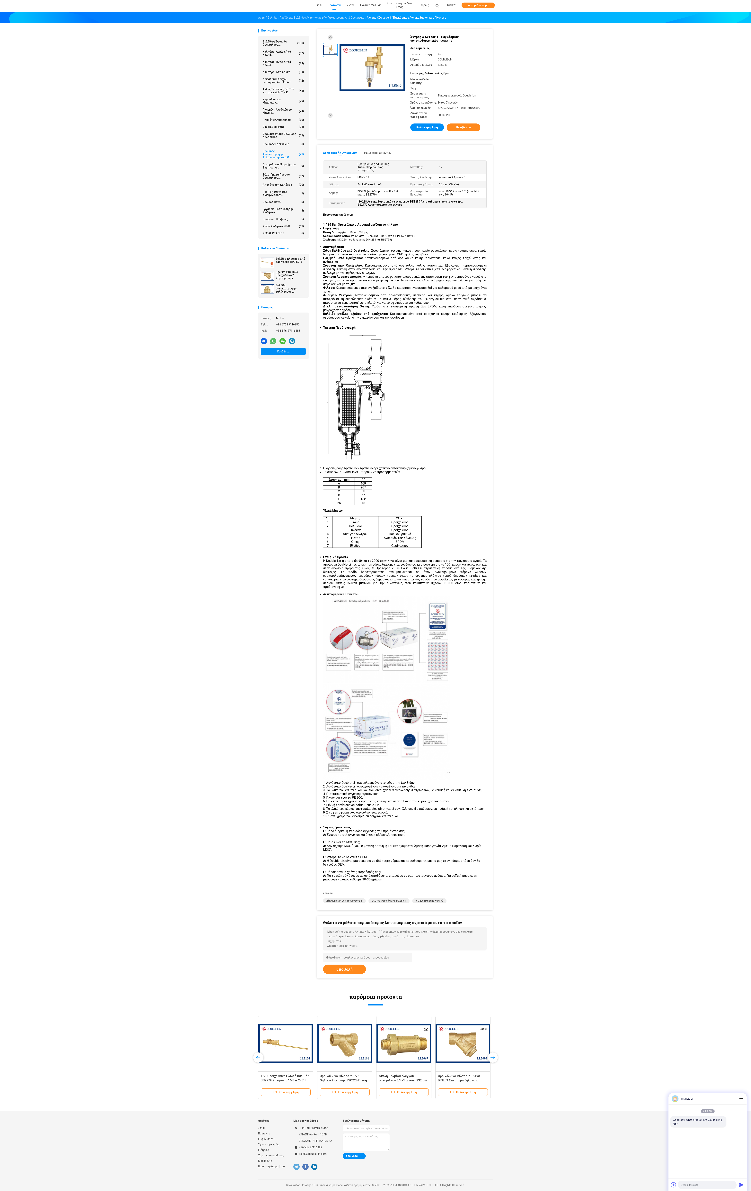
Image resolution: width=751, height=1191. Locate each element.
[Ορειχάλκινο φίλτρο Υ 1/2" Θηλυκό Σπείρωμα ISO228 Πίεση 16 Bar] (344, 1043)
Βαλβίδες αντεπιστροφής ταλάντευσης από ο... (283, 154)
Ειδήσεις (263, 1149)
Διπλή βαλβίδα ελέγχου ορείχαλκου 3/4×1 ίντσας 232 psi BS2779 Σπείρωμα (402, 1080)
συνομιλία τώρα (478, 5)
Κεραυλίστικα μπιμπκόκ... (283, 101)
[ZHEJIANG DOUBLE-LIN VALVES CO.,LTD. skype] (292, 341)
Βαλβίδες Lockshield (283, 144)
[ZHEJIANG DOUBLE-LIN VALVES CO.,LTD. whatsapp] (273, 341)
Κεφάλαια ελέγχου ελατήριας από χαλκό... (283, 80)
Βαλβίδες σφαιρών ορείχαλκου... (283, 43)
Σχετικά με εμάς (268, 1144)
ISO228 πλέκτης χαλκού (429, 900)
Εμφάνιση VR (266, 1139)
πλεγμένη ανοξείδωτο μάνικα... (283, 111)
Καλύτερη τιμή (427, 127)
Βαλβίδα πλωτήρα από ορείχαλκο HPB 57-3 (290, 260)
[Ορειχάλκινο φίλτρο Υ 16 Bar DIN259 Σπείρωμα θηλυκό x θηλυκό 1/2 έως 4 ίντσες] (462, 1043)
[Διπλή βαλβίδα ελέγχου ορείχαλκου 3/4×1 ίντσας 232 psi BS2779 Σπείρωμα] (403, 1043)
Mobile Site (265, 1160)
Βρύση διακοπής (283, 126)
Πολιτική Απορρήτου (271, 1166)
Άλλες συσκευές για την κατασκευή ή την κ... (283, 91)
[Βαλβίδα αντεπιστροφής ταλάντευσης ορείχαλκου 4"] (267, 289)
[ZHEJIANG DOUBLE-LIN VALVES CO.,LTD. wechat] (282, 341)
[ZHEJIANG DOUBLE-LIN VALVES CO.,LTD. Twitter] (296, 1166)
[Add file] (673, 1184)
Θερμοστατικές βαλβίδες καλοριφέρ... (283, 135)
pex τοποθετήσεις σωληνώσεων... (283, 193)
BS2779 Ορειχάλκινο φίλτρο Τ (389, 900)
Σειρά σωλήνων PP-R (283, 226)
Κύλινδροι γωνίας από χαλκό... (283, 63)
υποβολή (344, 969)
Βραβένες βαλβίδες (283, 219)
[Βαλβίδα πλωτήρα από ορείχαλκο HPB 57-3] (267, 262)
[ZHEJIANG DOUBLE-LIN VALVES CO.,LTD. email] (264, 341)
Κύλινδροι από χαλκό (283, 72)
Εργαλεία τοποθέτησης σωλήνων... (283, 210)
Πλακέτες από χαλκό (283, 119)
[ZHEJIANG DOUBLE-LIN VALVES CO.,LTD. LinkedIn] (314, 1166)
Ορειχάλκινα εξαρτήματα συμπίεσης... (283, 166)
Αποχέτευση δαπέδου (283, 184)
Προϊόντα (264, 1133)
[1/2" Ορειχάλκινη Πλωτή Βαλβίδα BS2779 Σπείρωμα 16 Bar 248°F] (285, 1043)
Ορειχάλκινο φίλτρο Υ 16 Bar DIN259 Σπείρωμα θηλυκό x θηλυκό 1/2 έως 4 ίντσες (458, 1080)
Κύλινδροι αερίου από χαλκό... (283, 53)
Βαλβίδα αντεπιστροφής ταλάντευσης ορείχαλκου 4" (286, 288)
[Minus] (741, 1098)
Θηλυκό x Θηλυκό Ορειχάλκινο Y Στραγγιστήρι (287, 275)
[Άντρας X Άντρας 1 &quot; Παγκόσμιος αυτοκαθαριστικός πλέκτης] (372, 68)
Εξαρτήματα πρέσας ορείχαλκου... (283, 176)
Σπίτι (261, 1128)
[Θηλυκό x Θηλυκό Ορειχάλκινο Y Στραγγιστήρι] (267, 275)
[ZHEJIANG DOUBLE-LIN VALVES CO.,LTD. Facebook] (305, 1166)
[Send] (741, 1184)
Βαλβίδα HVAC (283, 202)
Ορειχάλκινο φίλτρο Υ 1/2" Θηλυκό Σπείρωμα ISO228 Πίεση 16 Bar (343, 1080)
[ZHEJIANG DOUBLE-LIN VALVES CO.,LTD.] (273, 6)
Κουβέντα (283, 351)
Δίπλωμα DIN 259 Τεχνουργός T (344, 900)
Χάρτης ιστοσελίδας (271, 1155)
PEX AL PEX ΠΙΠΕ (283, 233)
